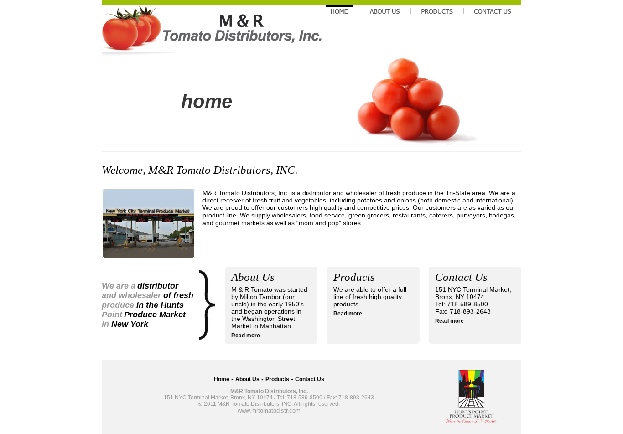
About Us (247, 379)
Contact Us (309, 379)
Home (221, 379)
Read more (245, 335)
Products (277, 379)
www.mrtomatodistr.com (269, 410)
